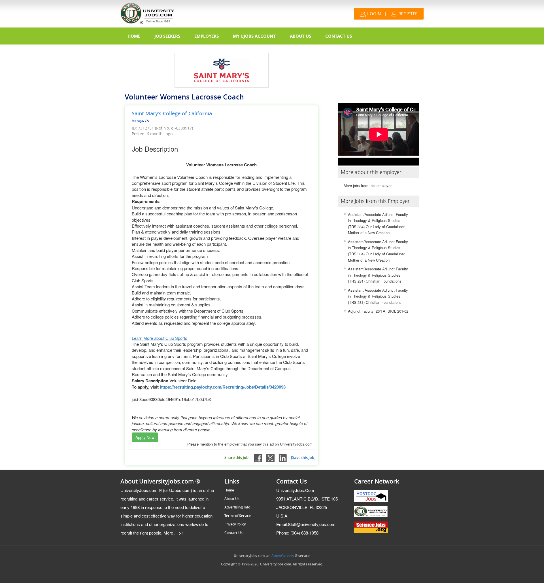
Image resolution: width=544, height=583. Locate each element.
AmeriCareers (282, 556)
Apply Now (144, 437)
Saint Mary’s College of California (172, 114)
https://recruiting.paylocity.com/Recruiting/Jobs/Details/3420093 (223, 387)
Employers (206, 36)
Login (373, 13)
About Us (300, 36)
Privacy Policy (235, 524)
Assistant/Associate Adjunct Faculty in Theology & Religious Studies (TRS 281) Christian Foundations (378, 275)
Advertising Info (237, 507)
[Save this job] (303, 457)
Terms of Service (237, 516)
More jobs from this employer (368, 185)
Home (134, 36)
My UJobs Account (254, 36)
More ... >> (173, 533)
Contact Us (338, 36)
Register (407, 13)
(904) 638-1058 (297, 533)
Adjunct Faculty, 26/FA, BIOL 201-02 (378, 311)
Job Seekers (167, 36)
